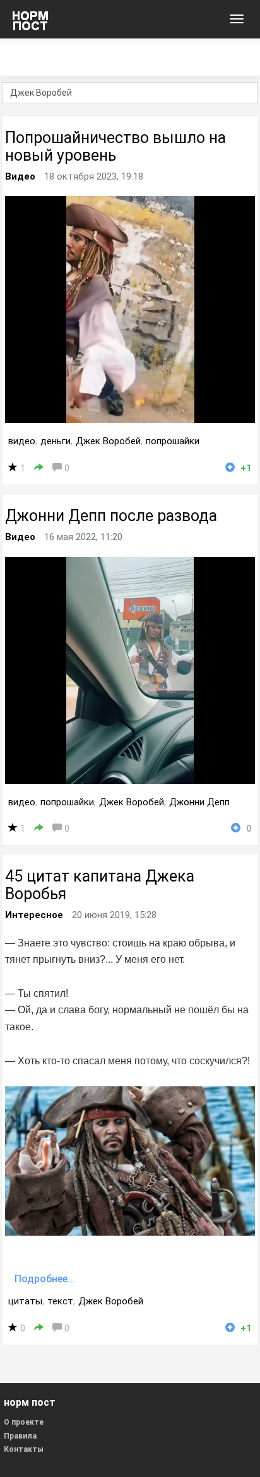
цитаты (25, 1301)
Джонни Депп (199, 802)
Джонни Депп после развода (111, 516)
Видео (20, 176)
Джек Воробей (108, 441)
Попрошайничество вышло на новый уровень (115, 146)
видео (21, 441)
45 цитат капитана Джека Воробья (99, 885)
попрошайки (172, 441)
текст (60, 1301)
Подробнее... (45, 1279)
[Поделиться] (39, 468)
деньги (55, 441)
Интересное (34, 915)
